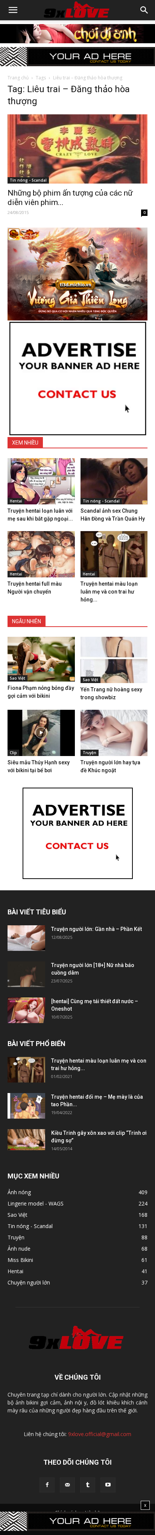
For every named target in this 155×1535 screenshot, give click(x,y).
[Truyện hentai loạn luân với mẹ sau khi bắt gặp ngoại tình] (41, 481)
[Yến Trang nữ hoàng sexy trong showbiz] (114, 660)
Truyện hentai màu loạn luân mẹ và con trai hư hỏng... (109, 592)
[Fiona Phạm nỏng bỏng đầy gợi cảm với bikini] (41, 659)
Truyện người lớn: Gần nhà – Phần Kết (96, 929)
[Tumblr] (87, 1484)
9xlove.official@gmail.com (99, 1434)
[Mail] (67, 1484)
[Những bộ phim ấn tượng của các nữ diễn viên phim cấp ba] (77, 149)
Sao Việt (17, 678)
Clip (13, 752)
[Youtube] (107, 1484)
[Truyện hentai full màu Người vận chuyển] (41, 554)
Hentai (16, 501)
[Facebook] (47, 1484)
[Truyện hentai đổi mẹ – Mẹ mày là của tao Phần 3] (26, 1106)
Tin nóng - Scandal (28, 180)
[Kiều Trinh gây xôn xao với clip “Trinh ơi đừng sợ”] (26, 1139)
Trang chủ (18, 77)
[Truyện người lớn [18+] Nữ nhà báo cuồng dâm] (26, 974)
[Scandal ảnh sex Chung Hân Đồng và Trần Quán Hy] (114, 481)
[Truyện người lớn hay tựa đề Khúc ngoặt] (114, 733)
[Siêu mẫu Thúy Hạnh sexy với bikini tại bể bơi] (41, 733)
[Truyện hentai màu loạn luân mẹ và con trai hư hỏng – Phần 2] (114, 554)
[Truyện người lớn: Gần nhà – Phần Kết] (26, 938)
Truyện (89, 752)
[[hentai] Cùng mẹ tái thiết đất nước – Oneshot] (26, 1010)
